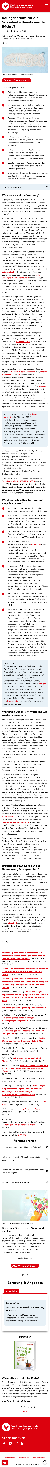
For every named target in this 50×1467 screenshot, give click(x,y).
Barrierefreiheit (39, 1457)
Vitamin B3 (36, 544)
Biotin (15, 372)
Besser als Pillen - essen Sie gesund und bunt (23, 1229)
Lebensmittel (8, 272)
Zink (20, 374)
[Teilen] (7, 43)
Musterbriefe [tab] (11, 1291)
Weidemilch (7, 816)
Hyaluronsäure (23, 341)
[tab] (23, 1411)
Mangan (42, 683)
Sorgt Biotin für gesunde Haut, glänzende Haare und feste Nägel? (23, 1171)
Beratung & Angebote (15, 80)
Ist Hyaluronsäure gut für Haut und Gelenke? (21, 1147)
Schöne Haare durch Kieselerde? (16, 1182)
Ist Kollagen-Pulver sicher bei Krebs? (19, 1124)
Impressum (24, 1457)
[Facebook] (4, 1443)
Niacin (22, 372)
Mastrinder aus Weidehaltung (15, 822)
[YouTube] (10, 1443)
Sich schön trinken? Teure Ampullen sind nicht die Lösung (25, 1068)
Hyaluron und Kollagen (32, 1109)
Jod (10, 372)
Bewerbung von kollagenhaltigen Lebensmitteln (24, 1007)
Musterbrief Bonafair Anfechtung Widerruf (25, 1309)
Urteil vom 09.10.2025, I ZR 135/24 (19, 481)
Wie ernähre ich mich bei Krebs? (20, 1378)
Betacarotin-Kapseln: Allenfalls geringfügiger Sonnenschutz (22, 1158)
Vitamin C (8, 374)
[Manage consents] (45, 1462)
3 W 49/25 (23, 1135)
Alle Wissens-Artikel (23, 1265)
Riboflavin (31, 372)
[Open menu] (5, 1462)
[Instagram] (16, 1443)
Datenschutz (9, 1457)
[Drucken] (3, 43)
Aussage (42, 386)
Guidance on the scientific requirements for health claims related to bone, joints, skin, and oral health (25, 971)
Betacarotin (12, 701)
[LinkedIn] (23, 1443)
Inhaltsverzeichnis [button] (11, 187)
